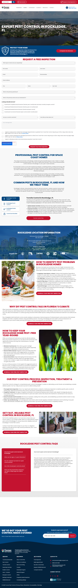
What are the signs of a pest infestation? (15, 457)
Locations (38, 7)
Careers (18, 567)
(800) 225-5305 (68, 532)
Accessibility (33, 585)
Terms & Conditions (21, 562)
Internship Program (21, 569)
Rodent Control (6, 569)
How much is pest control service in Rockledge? (13, 452)
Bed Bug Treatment (7, 577)
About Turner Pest (21, 559)
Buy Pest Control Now (39, 564)
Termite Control (6, 564)
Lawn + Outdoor (6, 572)
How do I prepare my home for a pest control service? (14, 461)
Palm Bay (48, 175)
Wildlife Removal (6, 580)
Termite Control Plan (38, 218)
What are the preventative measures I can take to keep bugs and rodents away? (14, 471)
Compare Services (38, 569)
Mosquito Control (7, 575)
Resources (45, 7)
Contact (52, 7)
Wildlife (25, 7)
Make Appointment (38, 562)
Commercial (31, 7)
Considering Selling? (21, 580)
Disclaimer (26, 585)
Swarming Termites (7, 567)
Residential (19, 7)
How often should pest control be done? (14, 466)
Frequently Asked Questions (23, 577)
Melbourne (56, 175)
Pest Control (5, 562)
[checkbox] (38, 108)
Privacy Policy (25, 133)
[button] (13, 2)
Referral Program (20, 572)
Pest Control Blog (21, 564)
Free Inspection (37, 559)
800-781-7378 (39, 237)
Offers (18, 575)
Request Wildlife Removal (40, 567)
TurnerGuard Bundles (7, 559)
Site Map (39, 585)
